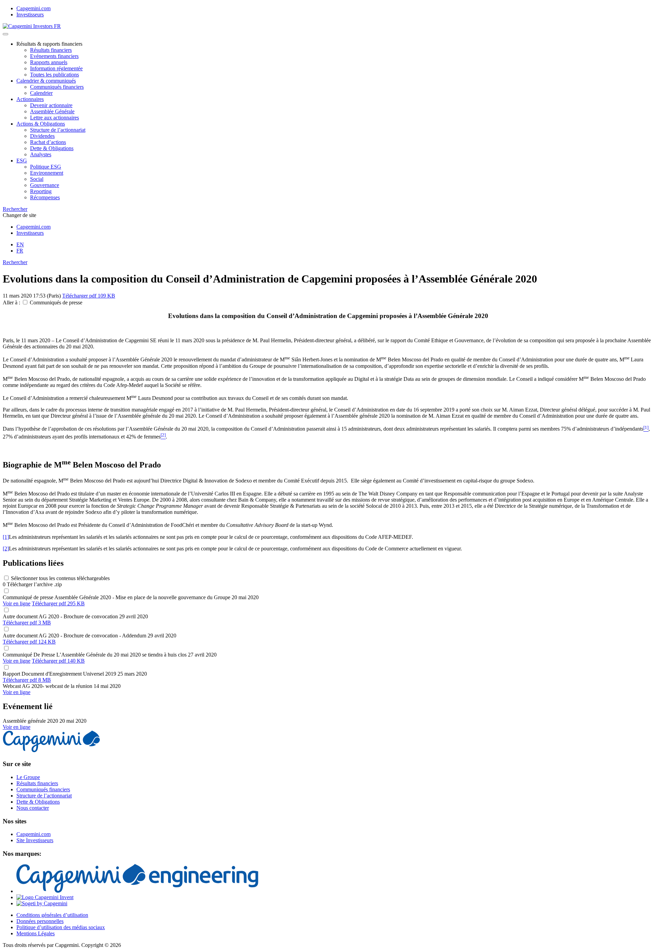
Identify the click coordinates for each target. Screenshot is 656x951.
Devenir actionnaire (51, 105)
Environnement (46, 173)
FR (19, 251)
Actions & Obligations (40, 124)
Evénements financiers (54, 56)
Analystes (40, 154)
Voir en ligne (16, 603)
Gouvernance (44, 185)
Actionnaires (30, 99)
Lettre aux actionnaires (54, 117)
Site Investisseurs (34, 840)
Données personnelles (40, 921)
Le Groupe (28, 777)
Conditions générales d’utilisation (52, 915)
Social (36, 179)
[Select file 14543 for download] (6, 629)
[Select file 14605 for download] (6, 668)
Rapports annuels (48, 62)
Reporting (41, 191)
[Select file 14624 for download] (6, 591)
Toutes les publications (54, 74)
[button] (25, 302)
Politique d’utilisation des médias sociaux (60, 927)
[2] (6, 548)
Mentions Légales (35, 933)
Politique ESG (45, 167)
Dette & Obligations (51, 148)
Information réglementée (56, 68)
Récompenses (45, 197)
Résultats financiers (51, 50)
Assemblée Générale (52, 111)
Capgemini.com (33, 8)
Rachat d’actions (48, 142)
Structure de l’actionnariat (57, 130)
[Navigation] (5, 34)
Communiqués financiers (57, 87)
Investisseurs (30, 14)
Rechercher (15, 209)
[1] (6, 537)
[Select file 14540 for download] (6, 610)
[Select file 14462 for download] (6, 648)
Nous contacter (32, 808)
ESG (21, 160)
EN (20, 244)
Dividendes (42, 136)
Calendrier (41, 93)
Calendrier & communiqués (46, 81)
